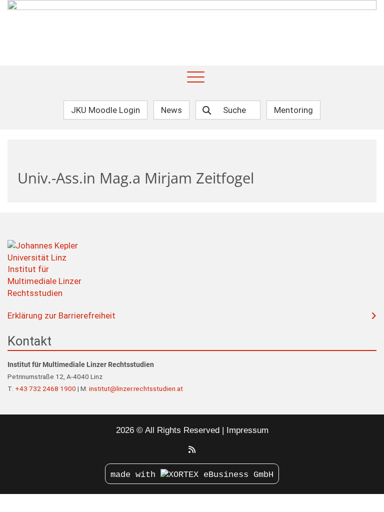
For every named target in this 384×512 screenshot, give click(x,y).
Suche (234, 110)
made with (135, 475)
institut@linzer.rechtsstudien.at (136, 388)
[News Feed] (192, 450)
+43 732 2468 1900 (46, 388)
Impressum (247, 430)
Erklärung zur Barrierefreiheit (62, 315)
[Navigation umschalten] (195, 78)
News (171, 110)
